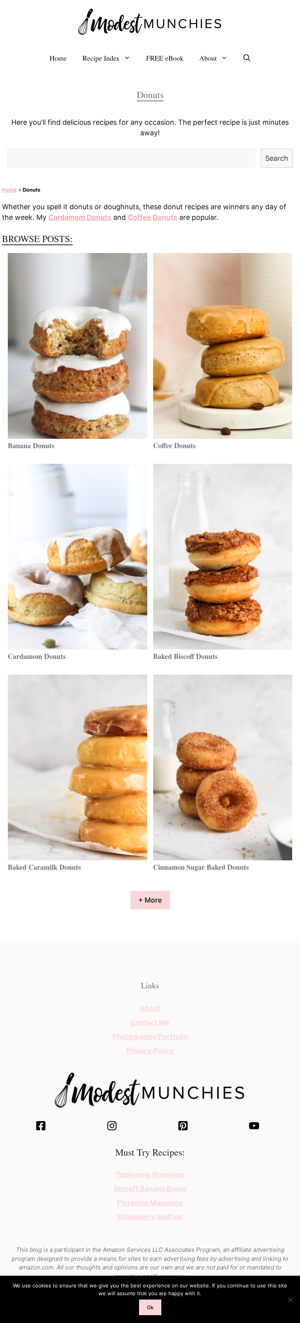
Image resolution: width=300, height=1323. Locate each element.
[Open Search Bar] (247, 58)
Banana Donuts (31, 445)
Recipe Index (101, 58)
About (208, 58)
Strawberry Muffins (150, 1217)
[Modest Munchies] (150, 21)
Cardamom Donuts (79, 217)
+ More (150, 900)
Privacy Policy (150, 1051)
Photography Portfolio (150, 1036)
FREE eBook (165, 58)
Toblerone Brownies (150, 1174)
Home (58, 58)
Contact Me (150, 1022)
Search (276, 158)
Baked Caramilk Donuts (44, 867)
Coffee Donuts (152, 217)
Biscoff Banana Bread (150, 1189)
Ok (150, 1307)
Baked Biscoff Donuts (185, 656)
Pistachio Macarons (150, 1203)
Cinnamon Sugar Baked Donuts (201, 867)
